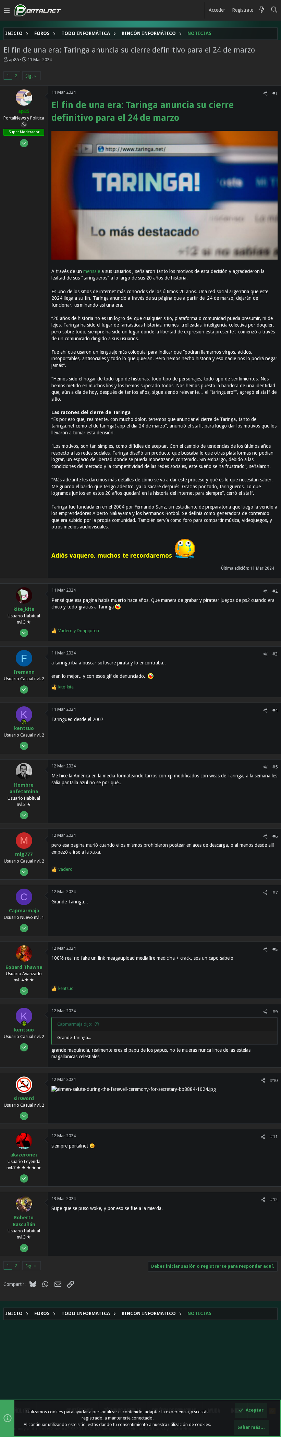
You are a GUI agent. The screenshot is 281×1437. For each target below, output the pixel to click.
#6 (275, 836)
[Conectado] (24, 722)
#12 (274, 1199)
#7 (275, 892)
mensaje (92, 271)
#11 (274, 1136)
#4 (275, 710)
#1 (275, 93)
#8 (275, 949)
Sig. (29, 76)
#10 (274, 1080)
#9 (275, 1011)
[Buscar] (274, 10)
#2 (275, 591)
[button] (7, 10)
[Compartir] (265, 93)
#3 (275, 654)
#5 (275, 766)
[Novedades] (262, 10)
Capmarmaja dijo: (74, 1024)
